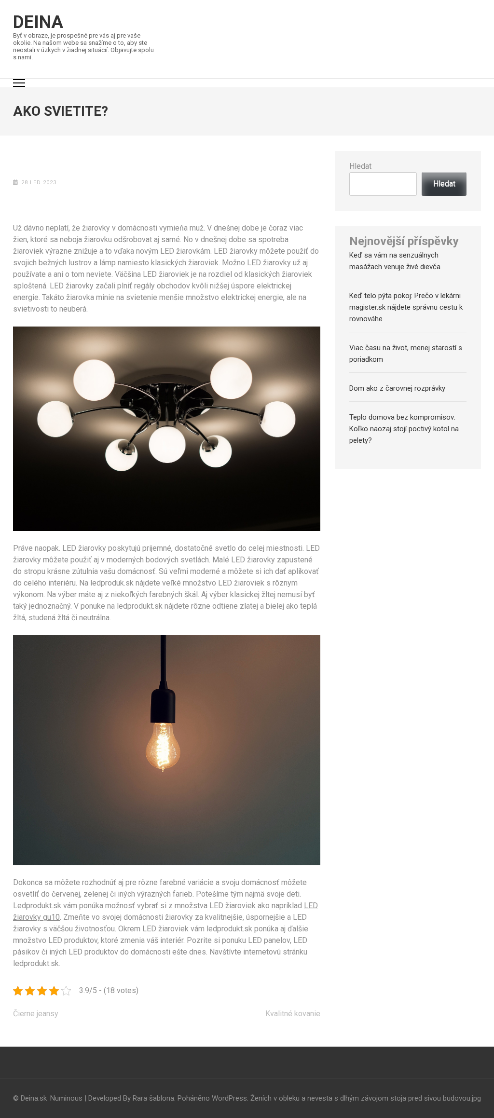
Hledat (360, 166)
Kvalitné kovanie (292, 1013)
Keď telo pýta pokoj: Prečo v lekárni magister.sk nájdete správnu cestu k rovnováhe (406, 307)
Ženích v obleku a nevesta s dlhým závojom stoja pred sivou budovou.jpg (365, 1098)
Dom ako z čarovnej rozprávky (397, 388)
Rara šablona (153, 1098)
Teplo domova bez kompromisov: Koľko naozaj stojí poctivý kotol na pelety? (404, 429)
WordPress (229, 1098)
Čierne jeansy (35, 1013)
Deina (38, 22)
